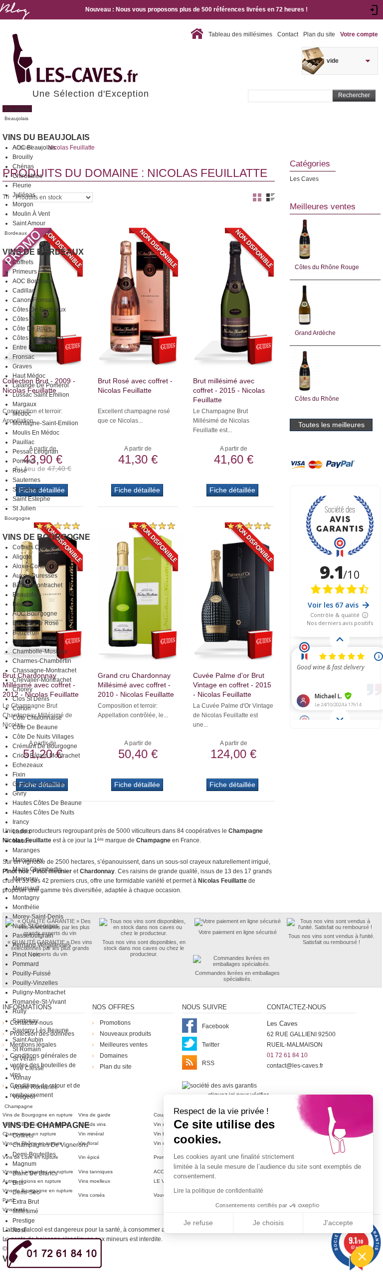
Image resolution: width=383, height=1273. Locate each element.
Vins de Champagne (46, 1125)
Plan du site (319, 34)
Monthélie (25, 907)
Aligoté (21, 556)
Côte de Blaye (32, 328)
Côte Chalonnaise (37, 717)
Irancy (20, 821)
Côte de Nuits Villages (43, 736)
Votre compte (359, 34)
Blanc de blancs (34, 1173)
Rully (19, 1011)
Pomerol (23, 461)
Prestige (23, 1220)
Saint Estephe (31, 498)
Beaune (23, 604)
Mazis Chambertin (37, 869)
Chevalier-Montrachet (41, 679)
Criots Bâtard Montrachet (46, 755)
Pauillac (23, 442)
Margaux (24, 404)
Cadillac (23, 290)
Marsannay (27, 859)
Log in (374, 10)
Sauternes (26, 480)
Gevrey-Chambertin (39, 784)
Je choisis (268, 1223)
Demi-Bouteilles (34, 1154)
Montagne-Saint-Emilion (45, 423)
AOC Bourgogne (34, 613)
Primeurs (24, 271)
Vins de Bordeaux (43, 252)
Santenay (25, 1020)
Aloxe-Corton (30, 566)
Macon (21, 840)
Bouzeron (25, 632)
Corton (21, 708)
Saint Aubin (27, 1039)
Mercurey (25, 878)
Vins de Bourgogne (46, 537)
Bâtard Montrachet (37, 585)
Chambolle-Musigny (39, 651)
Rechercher (354, 95)
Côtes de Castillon (37, 337)
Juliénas (23, 194)
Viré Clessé (28, 1068)
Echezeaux (27, 765)
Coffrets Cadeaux (36, 547)
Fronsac (23, 356)
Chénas (23, 166)
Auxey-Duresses (34, 575)
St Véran (24, 1058)
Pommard (25, 963)
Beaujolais (26, 594)
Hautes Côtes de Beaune (47, 802)
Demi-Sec (25, 1192)
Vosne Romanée (35, 1087)
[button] (362, 1256)
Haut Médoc (28, 375)
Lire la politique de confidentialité (218, 1190)
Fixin (18, 774)
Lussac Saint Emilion (40, 394)
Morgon (22, 204)
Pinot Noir (25, 954)
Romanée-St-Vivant (39, 1001)
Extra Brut (25, 1201)
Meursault (25, 888)
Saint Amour (28, 223)
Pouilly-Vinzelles (35, 982)
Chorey (22, 689)
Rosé (19, 470)
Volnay (21, 1077)
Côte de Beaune (35, 727)
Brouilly (22, 157)
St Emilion (26, 489)
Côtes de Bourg (34, 319)
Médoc (21, 413)
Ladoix (21, 831)
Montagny (25, 897)
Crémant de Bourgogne (44, 746)
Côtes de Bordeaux (39, 309)
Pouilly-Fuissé (31, 973)
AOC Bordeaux (32, 281)
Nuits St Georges (35, 926)
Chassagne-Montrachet (44, 670)
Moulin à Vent (31, 213)
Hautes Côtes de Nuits (43, 812)
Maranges (26, 850)
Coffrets (22, 262)
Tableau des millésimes (240, 34)
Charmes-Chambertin (41, 660)
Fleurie (21, 185)
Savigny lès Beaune (40, 1030)
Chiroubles (27, 175)
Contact (287, 34)
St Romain (26, 1049)
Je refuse (198, 1223)
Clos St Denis (30, 698)
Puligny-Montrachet (38, 992)
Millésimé (25, 1211)
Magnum (24, 1163)
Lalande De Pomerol (40, 385)
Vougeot (23, 1096)
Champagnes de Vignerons (50, 1144)
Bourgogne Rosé (35, 623)
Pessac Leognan (35, 451)
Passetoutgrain (32, 935)
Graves (22, 366)
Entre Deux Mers (35, 347)
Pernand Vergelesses (41, 945)
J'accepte (338, 1223)
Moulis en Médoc (35, 432)
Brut (17, 1182)
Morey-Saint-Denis (37, 916)
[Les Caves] (95, 60)
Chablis (22, 641)
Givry (19, 793)
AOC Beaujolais (34, 147)
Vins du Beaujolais (46, 137)
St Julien (24, 508)
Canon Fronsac (33, 300)
